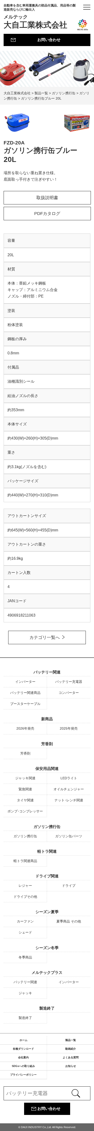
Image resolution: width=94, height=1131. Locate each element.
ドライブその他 (25, 897)
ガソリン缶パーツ (68, 836)
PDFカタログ (47, 213)
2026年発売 (25, 728)
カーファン (25, 921)
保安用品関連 (47, 769)
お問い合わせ (48, 40)
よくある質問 (71, 1057)
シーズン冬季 (47, 948)
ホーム (23, 1040)
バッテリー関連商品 (25, 693)
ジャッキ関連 (25, 778)
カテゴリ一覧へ (44, 637)
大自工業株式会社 (40, 16)
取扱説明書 (47, 197)
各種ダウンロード (23, 1048)
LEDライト (68, 778)
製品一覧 (70, 1040)
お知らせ (70, 1066)
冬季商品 (25, 957)
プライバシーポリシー (23, 1074)
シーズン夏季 (47, 912)
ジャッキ (25, 993)
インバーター (25, 682)
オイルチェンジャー (69, 789)
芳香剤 (47, 744)
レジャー (25, 885)
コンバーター (69, 693)
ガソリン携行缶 (47, 827)
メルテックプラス (47, 972)
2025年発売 (69, 728)
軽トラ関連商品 (25, 861)
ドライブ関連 (47, 876)
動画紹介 (70, 1048)
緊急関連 (25, 789)
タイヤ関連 (25, 800)
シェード (25, 932)
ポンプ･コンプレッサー (25, 811)
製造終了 (47, 1008)
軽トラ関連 (47, 851)
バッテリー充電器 (68, 682)
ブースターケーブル (25, 704)
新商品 (47, 719)
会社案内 (23, 1057)
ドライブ (68, 885)
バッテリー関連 (47, 672)
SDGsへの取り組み (23, 1066)
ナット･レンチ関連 (68, 800)
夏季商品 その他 (68, 921)
